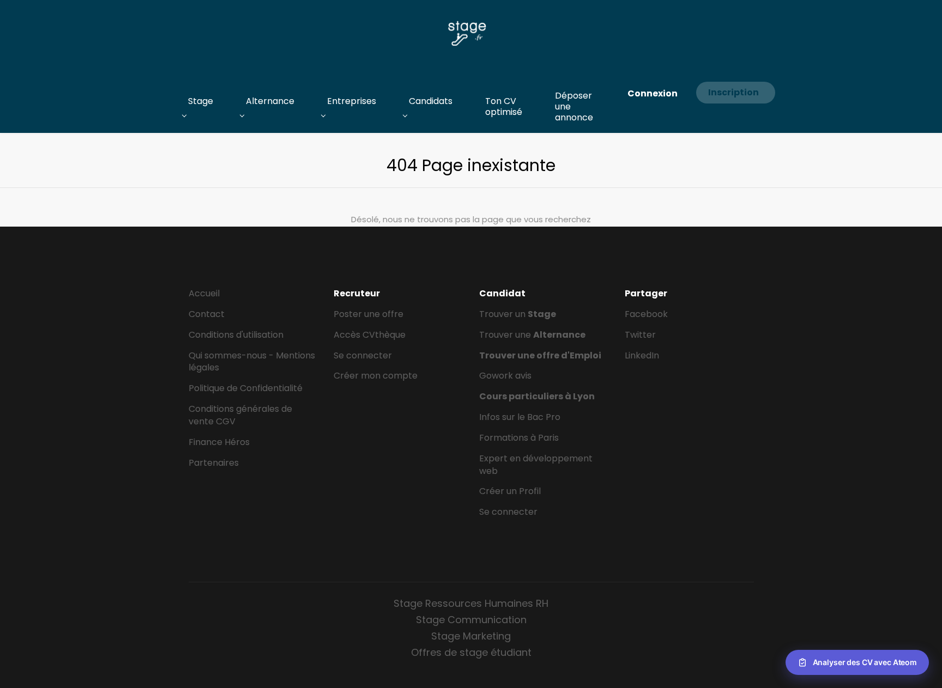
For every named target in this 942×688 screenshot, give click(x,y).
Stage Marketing (471, 636)
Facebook (646, 314)
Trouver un (517, 314)
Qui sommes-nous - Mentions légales (252, 361)
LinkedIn (642, 355)
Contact (207, 314)
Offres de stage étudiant (471, 652)
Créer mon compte (376, 375)
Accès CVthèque (370, 334)
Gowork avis (505, 375)
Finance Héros (219, 442)
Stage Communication (471, 619)
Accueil (204, 293)
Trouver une (532, 334)
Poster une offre (368, 314)
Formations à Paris (519, 437)
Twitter (640, 334)
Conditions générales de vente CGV (240, 415)
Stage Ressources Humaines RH (471, 603)
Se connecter (363, 355)
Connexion (652, 93)
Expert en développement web (536, 464)
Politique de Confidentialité (246, 388)
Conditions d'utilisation (236, 334)
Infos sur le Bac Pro (519, 417)
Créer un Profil (510, 491)
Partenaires (214, 462)
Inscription (733, 92)
